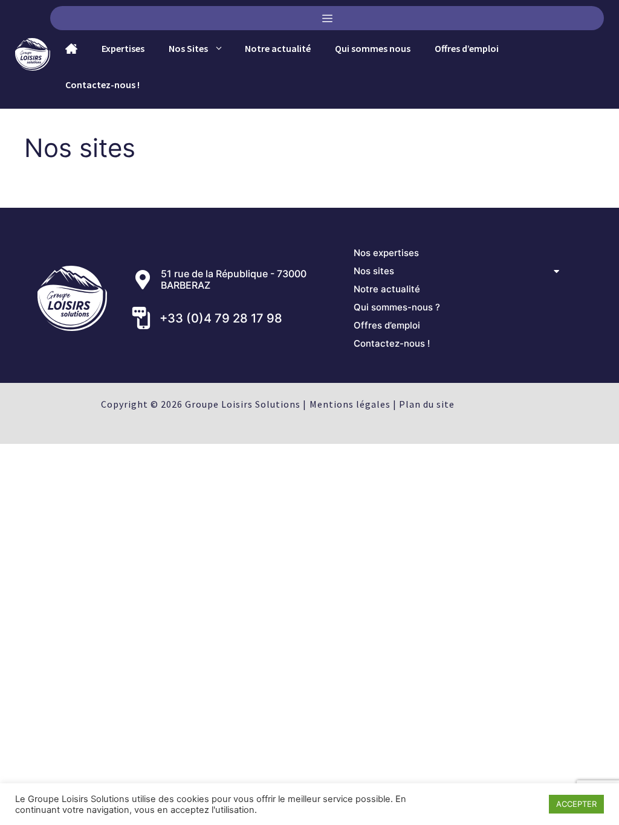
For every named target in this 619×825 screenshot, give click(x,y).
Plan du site (427, 404)
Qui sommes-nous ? (397, 307)
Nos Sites (188, 48)
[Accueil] (68, 48)
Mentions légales (350, 404)
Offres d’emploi (467, 48)
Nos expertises (386, 252)
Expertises (123, 48)
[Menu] (327, 18)
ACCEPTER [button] (576, 804)
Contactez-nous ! (102, 85)
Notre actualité (278, 48)
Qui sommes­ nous (372, 48)
